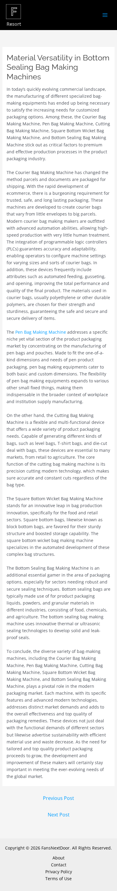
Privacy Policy (58, 871)
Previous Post (58, 798)
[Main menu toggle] (105, 15)
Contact (58, 865)
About (58, 858)
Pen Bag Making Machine (40, 332)
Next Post (59, 814)
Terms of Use (58, 878)
